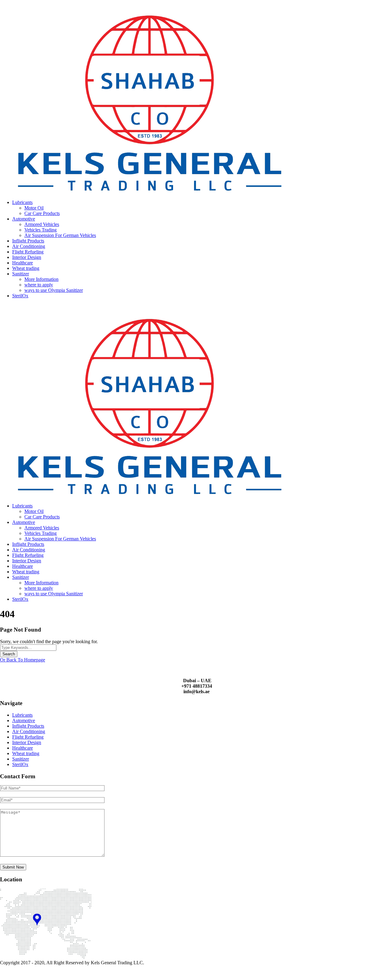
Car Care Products (42, 213)
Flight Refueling (28, 251)
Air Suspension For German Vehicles (60, 235)
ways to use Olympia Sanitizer (53, 290)
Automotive (23, 218)
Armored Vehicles (41, 224)
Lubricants (22, 202)
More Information (41, 279)
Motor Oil (34, 207)
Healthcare (22, 262)
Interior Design (26, 257)
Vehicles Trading (40, 229)
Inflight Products (28, 240)
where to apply (38, 284)
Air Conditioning (28, 246)
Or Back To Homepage (22, 659)
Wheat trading (25, 268)
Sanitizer (20, 273)
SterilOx (20, 295)
